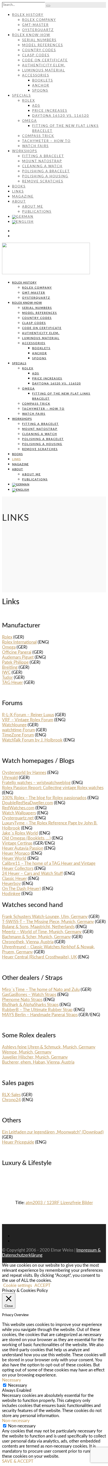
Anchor (40, 85)
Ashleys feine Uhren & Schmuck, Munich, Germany (48, 1047)
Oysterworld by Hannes (24, 772)
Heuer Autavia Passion (22, 848)
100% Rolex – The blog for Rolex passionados (44, 798)
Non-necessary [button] (16, 1421)
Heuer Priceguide (18, 1142)
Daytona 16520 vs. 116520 (60, 116)
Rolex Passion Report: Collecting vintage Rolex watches (52, 788)
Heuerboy (11, 883)
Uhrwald (10, 778)
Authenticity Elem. (43, 65)
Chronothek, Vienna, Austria (27, 942)
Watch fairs (35, 146)
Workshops (24, 151)
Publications (36, 211)
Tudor (7, 677)
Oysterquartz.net (18, 818)
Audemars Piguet (18, 657)
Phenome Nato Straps (22, 1000)
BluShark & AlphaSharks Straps (30, 1005)
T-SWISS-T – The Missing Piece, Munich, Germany (48, 922)
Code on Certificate (45, 60)
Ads (36, 105)
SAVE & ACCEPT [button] (17, 1461)
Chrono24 (11, 1100)
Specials (21, 95)
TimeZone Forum (18, 735)
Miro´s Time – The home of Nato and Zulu (41, 989)
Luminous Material (43, 70)
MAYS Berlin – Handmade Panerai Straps (40, 1015)
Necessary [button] (11, 1380)
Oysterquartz (38, 30)
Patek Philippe (15, 662)
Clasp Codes (35, 55)
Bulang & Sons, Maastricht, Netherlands (38, 927)
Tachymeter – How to (46, 141)
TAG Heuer (12, 682)
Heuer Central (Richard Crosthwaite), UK (39, 957)
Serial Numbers (39, 40)
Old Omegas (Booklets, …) (26, 838)
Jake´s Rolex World (20, 833)
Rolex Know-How (31, 35)
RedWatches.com (18, 808)
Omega (29, 121)
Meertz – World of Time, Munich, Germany (42, 932)
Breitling (10, 667)
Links (18, 191)
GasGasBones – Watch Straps (29, 994)
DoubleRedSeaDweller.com (27, 803)
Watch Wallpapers (19, 813)
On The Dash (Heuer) (21, 889)
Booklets (42, 80)
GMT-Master (35, 25)
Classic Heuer (14, 878)
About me (32, 206)
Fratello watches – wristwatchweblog (36, 783)
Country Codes (39, 50)
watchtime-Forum (18, 730)
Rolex (28, 100)
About (19, 201)
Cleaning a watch (42, 166)
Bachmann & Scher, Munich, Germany (36, 937)
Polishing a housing (45, 176)
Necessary (17, 1385)
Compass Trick (38, 136)
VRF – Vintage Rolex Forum (27, 720)
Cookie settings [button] (17, 1285)
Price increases (49, 111)
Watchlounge (14, 725)
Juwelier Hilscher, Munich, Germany (35, 1057)
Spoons (40, 90)
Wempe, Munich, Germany (26, 1052)
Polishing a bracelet (46, 171)
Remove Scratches (42, 181)
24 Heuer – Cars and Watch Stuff (32, 873)
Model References (42, 45)
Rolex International (19, 642)
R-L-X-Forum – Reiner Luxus (28, 715)
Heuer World (14, 858)
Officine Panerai (16, 652)
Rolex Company (39, 20)
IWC (6, 672)
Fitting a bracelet (43, 156)
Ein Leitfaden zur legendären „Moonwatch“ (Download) (53, 1132)
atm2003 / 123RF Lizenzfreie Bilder (59, 1203)
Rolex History (27, 15)
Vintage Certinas (17, 843)
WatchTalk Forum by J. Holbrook (32, 740)
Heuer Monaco (16, 853)
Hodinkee (11, 894)
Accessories (35, 75)
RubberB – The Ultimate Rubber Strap (37, 1010)
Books (19, 186)
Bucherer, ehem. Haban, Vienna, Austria (38, 1062)
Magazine (23, 196)
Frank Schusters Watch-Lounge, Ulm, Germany (45, 917)
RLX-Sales (11, 1095)
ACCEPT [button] (42, 1285)
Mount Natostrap (42, 161)
